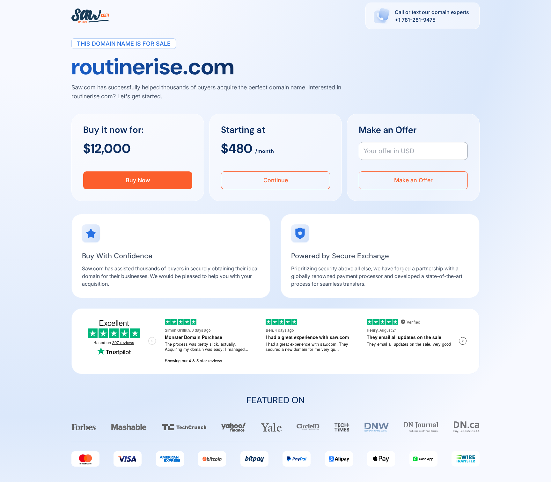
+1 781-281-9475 (415, 20)
